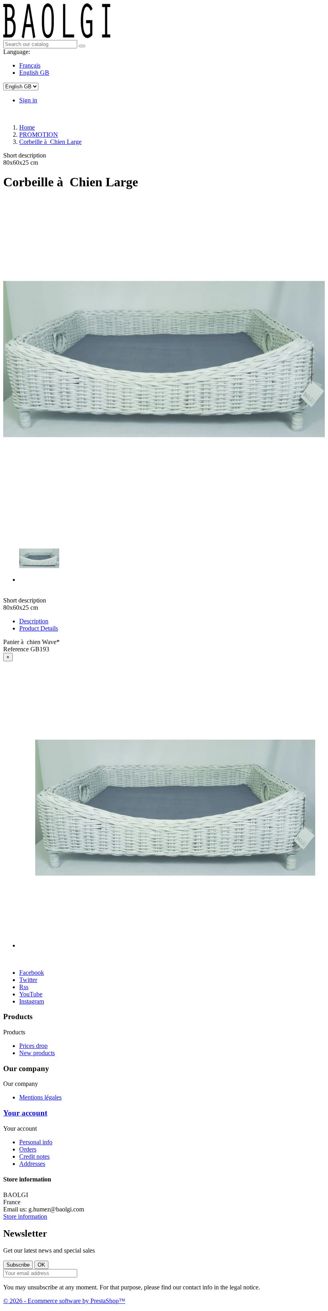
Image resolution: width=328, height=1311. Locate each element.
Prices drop (33, 1045)
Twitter (28, 979)
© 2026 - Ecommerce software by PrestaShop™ (64, 1300)
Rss (23, 987)
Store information (25, 1216)
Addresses (32, 1163)
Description (33, 621)
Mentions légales (40, 1097)
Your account (25, 1113)
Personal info (35, 1142)
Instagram (31, 1001)
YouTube (30, 994)
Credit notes (34, 1156)
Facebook (31, 972)
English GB (34, 72)
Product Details (38, 628)
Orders (27, 1149)
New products (37, 1053)
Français (29, 65)
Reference (16, 649)
